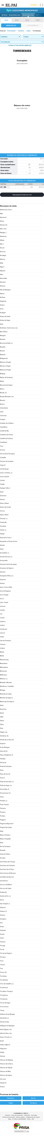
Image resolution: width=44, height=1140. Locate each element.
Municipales (11, 25)
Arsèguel (3, 312)
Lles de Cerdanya (5, 640)
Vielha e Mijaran (5, 1045)
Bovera (2, 404)
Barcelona (10, 1098)
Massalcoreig (4, 659)
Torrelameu (3, 999)
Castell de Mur (4, 431)
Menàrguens (4, 667)
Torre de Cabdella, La (7, 984)
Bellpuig (2, 373)
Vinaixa (2, 1087)
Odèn (1, 717)
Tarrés (2, 949)
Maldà (2, 656)
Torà (1, 968)
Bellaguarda (4, 358)
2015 (17, 20)
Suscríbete (33, 5)
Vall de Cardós (4, 1022)
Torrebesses (4, 980)
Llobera (2, 648)
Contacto (7, 1115)
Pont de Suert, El (5, 793)
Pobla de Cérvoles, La (7, 781)
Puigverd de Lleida (6, 827)
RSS (33, 1119)
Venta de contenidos (17, 1115)
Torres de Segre (5, 1003)
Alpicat (2, 293)
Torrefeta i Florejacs (6, 991)
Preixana (3, 808)
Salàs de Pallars (5, 854)
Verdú (2, 1041)
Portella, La (3, 801)
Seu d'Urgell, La (5, 903)
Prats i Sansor (4, 804)
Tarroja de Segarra (6, 953)
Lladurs (2, 625)
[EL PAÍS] (11, 5)
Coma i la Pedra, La (6, 473)
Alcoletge (3, 255)
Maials (2, 652)
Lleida (2, 637)
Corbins (2, 480)
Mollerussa (3, 675)
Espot (1, 492)
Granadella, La (4, 553)
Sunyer (2, 934)
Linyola (2, 618)
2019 (6, 20)
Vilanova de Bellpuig (6, 1060)
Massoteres (3, 663)
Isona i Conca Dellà (6, 587)
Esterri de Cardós (5, 507)
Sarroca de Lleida (5, 888)
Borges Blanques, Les (7, 396)
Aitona (2, 221)
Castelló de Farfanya (6, 438)
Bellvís (2, 381)
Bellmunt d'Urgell (5, 370)
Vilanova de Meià (5, 1071)
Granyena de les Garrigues (8, 564)
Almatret (3, 282)
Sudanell (3, 930)
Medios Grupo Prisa (21, 1131)
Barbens (2, 339)
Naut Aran (3, 709)
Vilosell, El (3, 1083)
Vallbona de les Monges (7, 1014)
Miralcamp (3, 671)
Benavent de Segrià (6, 385)
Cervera (2, 450)
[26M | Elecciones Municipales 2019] (22, 10)
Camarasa (3, 415)
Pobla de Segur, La (6, 785)
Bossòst (2, 400)
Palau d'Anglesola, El (6, 755)
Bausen (2, 351)
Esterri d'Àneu (4, 503)
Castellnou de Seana (6, 434)
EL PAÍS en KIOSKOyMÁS (19, 1119)
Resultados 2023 (14, 15)
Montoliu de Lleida (6, 694)
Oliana (2, 720)
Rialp (1, 831)
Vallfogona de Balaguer (7, 1026)
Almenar (2, 286)
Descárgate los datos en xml (22, 195)
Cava (1, 446)
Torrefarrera (4, 987)
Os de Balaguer (5, 747)
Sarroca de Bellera (6, 884)
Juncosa (2, 606)
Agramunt (3, 217)
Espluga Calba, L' (5, 488)
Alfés (1, 263)
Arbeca (2, 305)
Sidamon (3, 907)
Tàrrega (2, 945)
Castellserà (3, 442)
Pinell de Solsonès (6, 766)
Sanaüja (2, 858)
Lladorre (2, 621)
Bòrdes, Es (3, 393)
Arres (1, 309)
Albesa (2, 240)
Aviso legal (34, 1115)
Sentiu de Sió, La (5, 896)
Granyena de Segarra (7, 568)
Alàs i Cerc (3, 229)
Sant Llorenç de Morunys (8, 873)
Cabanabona (4, 408)
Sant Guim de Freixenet (7, 865)
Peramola (3, 762)
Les (1, 614)
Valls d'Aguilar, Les (6, 1029)
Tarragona (33, 1103)
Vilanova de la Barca (6, 1064)
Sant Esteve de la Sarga (7, 862)
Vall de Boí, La (4, 1018)
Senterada (3, 892)
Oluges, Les (3, 732)
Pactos (38, 15)
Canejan (2, 419)
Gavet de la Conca (5, 537)
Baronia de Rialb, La (6, 343)
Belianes (2, 354)
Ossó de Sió (3, 751)
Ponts (2, 797)
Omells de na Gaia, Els (7, 740)
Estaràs (2, 499)
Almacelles (3, 278)
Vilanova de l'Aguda (6, 1067)
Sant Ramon (4, 881)
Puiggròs (3, 820)
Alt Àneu (2, 297)
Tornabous (3, 976)
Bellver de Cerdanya (6, 377)
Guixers (2, 583)
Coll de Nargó (4, 469)
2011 (27, 20)
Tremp (2, 1010)
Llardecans (3, 629)
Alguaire (2, 271)
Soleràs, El (3, 911)
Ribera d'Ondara (5, 835)
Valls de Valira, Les (6, 1033)
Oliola (2, 724)
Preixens (3, 812)
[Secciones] (2, 5)
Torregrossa (4, 995)
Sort (1, 923)
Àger (1, 213)
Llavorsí (2, 633)
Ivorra (2, 598)
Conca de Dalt (4, 476)
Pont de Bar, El (4, 789)
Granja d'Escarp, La (6, 556)
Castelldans (3, 427)
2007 (38, 20)
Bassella (2, 347)
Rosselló (2, 850)
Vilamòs (2, 1056)
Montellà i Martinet (6, 682)
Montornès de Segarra (7, 701)
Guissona (3, 579)
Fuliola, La (3, 530)
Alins (1, 274)
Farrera (2, 511)
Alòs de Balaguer (5, 290)
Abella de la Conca (6, 210)
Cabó (1, 412)
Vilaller (2, 1052)
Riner (1, 842)
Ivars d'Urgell (4, 595)
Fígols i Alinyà (4, 515)
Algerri (2, 267)
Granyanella (4, 560)
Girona (33, 1098)
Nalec (2, 705)
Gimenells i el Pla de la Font (8, 541)
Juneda (2, 610)
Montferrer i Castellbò (7, 686)
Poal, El (2, 778)
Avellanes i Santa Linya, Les (8, 328)
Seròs (2, 900)
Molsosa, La (3, 679)
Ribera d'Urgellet (5, 839)
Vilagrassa (3, 1048)
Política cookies (20, 1117)
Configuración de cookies (33, 1117)
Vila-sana (3, 1079)
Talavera (3, 942)
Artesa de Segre (5, 320)
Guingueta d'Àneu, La (6, 576)
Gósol (1, 549)
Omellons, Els (4, 736)
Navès (2, 713)
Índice (29, 1119)
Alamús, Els (3, 225)
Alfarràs (2, 259)
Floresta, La (3, 518)
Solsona (2, 915)
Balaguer (3, 335)
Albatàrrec (3, 236)
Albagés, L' (3, 232)
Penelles (2, 759)
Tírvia (1, 961)
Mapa (9, 1119)
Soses (2, 926)
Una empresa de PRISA (21, 1126)
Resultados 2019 (28, 15)
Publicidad (27, 1115)
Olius (1, 728)
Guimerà (2, 572)
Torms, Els (3, 972)
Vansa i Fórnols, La (6, 1037)
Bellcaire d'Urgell (5, 362)
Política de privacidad (9, 1117)
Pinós (1, 770)
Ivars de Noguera (5, 591)
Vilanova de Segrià (6, 1075)
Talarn (2, 938)
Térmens (3, 957)
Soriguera (3, 919)
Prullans (2, 816)
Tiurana (2, 964)
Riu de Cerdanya (5, 846)
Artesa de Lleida (5, 316)
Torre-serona (4, 1006)
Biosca (2, 389)
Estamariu (3, 495)
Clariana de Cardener (7, 461)
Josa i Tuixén (4, 602)
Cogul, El (2, 465)
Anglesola (3, 301)
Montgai (2, 690)
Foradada (3, 526)
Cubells (2, 484)
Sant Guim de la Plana (7, 869)
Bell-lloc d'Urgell (5, 366)
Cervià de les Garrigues (7, 454)
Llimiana (2, 644)
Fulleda (2, 534)
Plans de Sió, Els (5, 774)
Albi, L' (2, 244)
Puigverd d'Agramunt (6, 823)
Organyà (2, 743)
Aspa (1, 324)
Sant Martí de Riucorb (7, 877)
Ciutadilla (3, 457)
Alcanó (2, 248)
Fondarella (3, 522)
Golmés (2, 545)
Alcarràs (2, 251)
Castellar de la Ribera (7, 423)
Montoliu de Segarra (6, 698)
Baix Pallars (3, 332)
